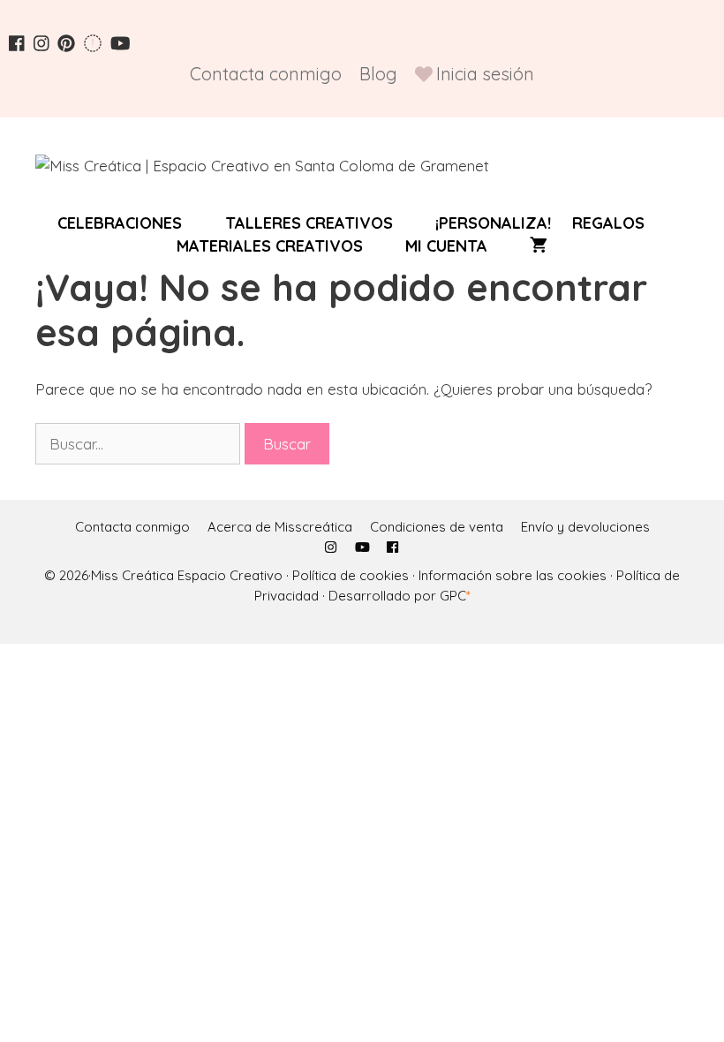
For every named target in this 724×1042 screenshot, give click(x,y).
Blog (378, 74)
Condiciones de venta (436, 526)
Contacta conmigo (266, 74)
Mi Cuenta (446, 246)
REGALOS (608, 223)
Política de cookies (350, 575)
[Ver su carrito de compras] (538, 246)
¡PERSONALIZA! (493, 223)
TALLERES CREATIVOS (309, 223)
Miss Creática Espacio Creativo (188, 575)
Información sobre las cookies (513, 575)
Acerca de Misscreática (279, 526)
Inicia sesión (485, 74)
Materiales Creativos (270, 246)
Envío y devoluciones (585, 526)
